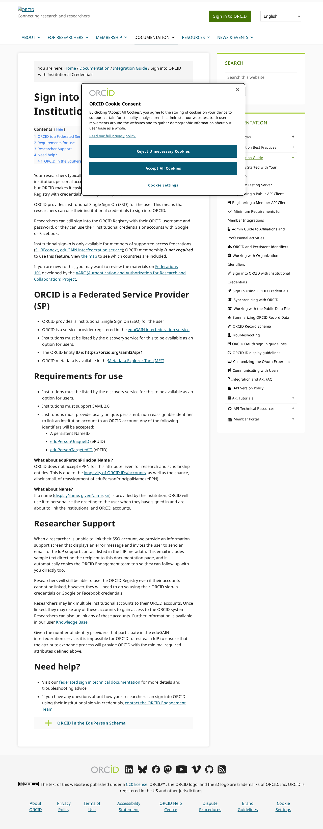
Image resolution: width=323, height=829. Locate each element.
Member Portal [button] (246, 419)
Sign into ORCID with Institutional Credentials (259, 277)
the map (89, 256)
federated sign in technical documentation (99, 682)
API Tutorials (242, 398)
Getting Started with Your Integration (252, 171)
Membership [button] (109, 37)
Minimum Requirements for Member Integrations (254, 216)
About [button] (28, 37)
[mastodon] (168, 772)
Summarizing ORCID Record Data (261, 317)
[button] (117, 723)
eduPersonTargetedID (71, 449)
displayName (66, 495)
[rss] (222, 772)
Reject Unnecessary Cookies (163, 151)
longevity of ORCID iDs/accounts (115, 472)
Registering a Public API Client (258, 193)
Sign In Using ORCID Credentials (260, 290)
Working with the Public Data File (262, 308)
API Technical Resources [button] (254, 408)
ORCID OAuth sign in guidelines (259, 343)
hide (59, 129)
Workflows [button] (242, 137)
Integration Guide (248, 157)
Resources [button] (193, 37)
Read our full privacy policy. (112, 135)
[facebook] (156, 772)
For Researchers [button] (66, 37)
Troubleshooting (246, 335)
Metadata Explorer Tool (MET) (136, 360)
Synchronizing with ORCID (256, 299)
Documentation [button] (152, 37)
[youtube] (181, 772)
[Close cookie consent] (237, 89)
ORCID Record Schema (252, 326)
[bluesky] (142, 772)
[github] (209, 772)
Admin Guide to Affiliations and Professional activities (256, 233)
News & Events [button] (232, 37)
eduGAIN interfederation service (91, 250)
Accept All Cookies (163, 168)
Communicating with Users (256, 370)
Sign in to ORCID (230, 16)
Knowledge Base (72, 622)
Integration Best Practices (254, 147)
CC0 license (136, 784)
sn (107, 495)
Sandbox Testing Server (252, 184)
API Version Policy (248, 388)
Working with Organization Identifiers (253, 260)
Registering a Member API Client (260, 202)
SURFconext (46, 250)
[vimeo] (196, 772)
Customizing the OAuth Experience (262, 361)
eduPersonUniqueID (69, 441)
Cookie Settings (283, 806)
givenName (92, 495)
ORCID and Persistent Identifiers (260, 246)
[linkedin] (129, 772)
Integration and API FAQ (252, 379)
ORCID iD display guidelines (256, 352)
